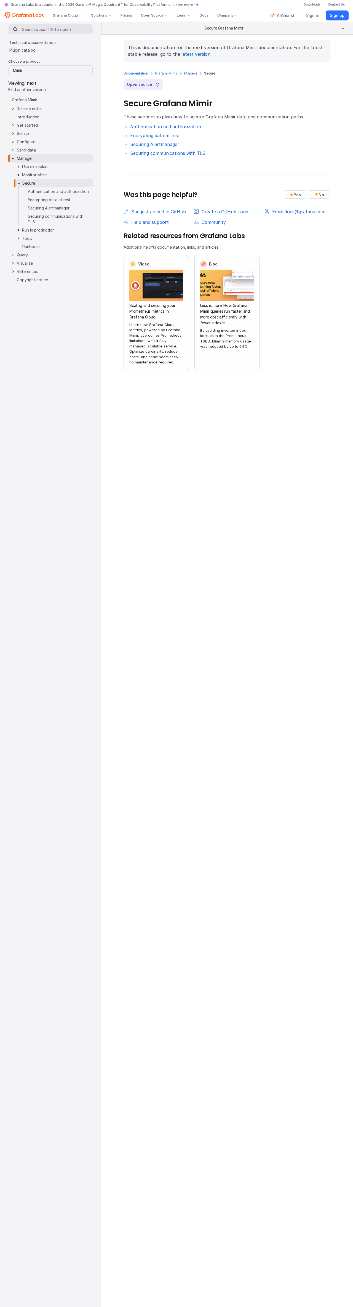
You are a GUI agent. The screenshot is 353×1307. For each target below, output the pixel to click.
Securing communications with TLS (167, 153)
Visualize (25, 263)
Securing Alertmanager (154, 144)
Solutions (99, 15)
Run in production (38, 230)
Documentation (136, 73)
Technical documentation (32, 42)
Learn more (183, 4)
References (27, 271)
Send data (26, 150)
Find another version (27, 89)
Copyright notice (32, 279)
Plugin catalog (22, 50)
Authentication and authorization (165, 126)
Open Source (152, 15)
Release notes (29, 108)
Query (22, 255)
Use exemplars (35, 166)
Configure (26, 141)
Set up (23, 133)
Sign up (337, 15)
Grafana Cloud (65, 15)
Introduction (28, 117)
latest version (195, 54)
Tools (27, 238)
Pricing (126, 15)
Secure (28, 183)
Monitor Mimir (34, 174)
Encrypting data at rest (155, 135)
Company (225, 15)
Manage (190, 73)
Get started (27, 125)
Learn (181, 15)
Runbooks (31, 246)
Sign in (312, 15)
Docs (204, 15)
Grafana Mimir (166, 73)
